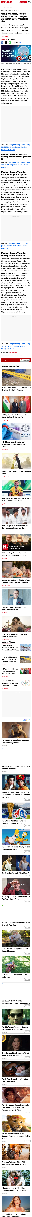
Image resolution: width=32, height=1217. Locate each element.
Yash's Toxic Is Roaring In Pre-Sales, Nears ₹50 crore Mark (14, 635)
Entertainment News (7, 476)
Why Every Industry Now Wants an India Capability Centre (14, 608)
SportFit (4, 503)
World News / (9, 7)
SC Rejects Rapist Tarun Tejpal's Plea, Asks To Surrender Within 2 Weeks (15, 554)
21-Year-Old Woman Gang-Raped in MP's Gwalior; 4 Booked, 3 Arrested (16, 389)
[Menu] (29, 2)
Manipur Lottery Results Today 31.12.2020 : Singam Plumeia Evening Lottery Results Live (15, 346)
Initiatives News (6, 585)
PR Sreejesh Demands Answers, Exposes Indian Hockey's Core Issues (16, 499)
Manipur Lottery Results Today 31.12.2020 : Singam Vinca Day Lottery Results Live (15, 164)
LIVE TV (24, 2)
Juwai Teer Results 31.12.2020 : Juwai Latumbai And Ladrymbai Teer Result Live (15, 245)
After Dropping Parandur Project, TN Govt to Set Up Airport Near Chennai (15, 527)
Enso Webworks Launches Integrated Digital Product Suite (10, 683)
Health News (5, 449)
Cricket (3, 652)
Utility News (5, 688)
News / (3, 7)
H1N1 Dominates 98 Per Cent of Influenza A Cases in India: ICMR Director (13, 444)
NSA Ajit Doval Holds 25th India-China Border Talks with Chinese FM (15, 416)
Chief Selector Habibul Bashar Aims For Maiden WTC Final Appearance (10, 648)
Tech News (4, 612)
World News (4, 39)
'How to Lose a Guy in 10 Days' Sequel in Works (16, 472)
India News (4, 393)
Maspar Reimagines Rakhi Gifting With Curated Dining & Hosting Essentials (16, 581)
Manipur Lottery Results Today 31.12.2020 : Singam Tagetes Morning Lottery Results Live (15, 147)
